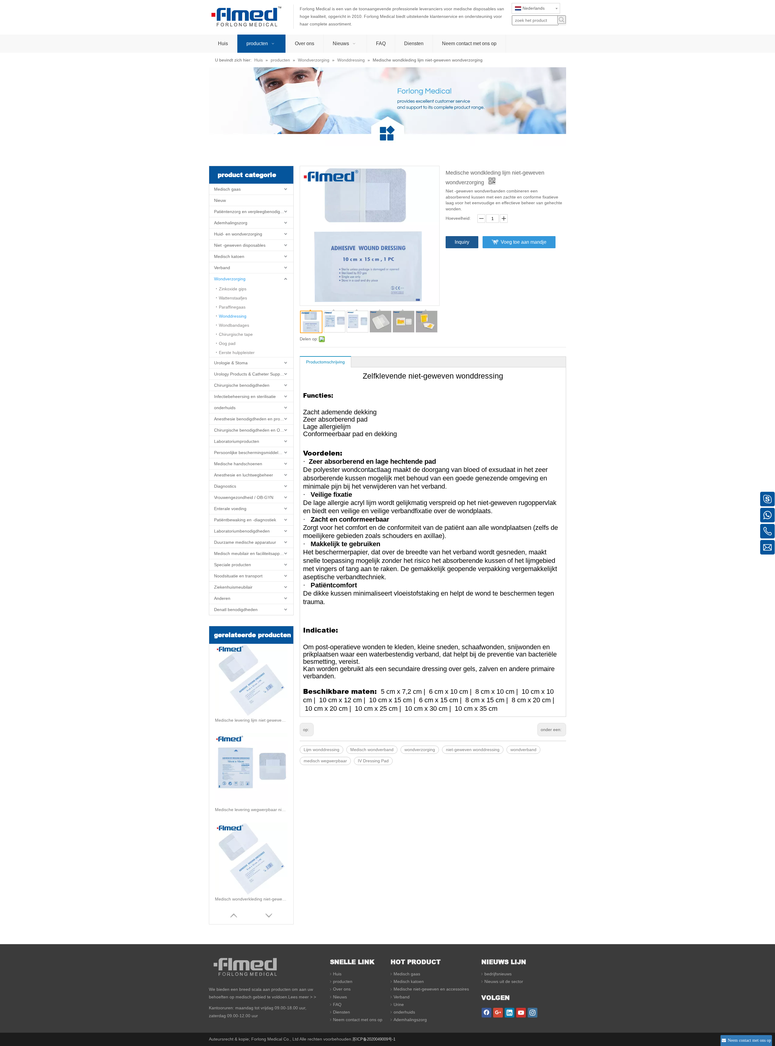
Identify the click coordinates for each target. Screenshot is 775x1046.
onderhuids (225, 407)
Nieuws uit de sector (503, 981)
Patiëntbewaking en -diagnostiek (245, 519)
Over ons (342, 989)
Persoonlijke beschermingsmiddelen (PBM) (253, 452)
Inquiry (462, 242)
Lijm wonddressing (321, 749)
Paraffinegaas (232, 307)
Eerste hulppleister (237, 352)
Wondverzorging (230, 278)
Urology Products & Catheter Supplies (250, 374)
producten (342, 981)
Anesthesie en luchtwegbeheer (243, 475)
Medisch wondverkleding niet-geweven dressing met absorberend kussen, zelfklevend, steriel (251, 899)
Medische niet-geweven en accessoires (431, 989)
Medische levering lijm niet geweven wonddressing (251, 720)
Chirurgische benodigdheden (241, 385)
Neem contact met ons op (357, 1019)
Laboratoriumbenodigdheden (242, 531)
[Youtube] (521, 1013)
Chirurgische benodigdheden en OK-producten (253, 430)
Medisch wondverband (372, 749)
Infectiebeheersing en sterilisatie (245, 396)
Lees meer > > (302, 996)
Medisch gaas (227, 189)
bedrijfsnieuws (498, 973)
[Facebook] (486, 1013)
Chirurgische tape (236, 334)
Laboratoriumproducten (236, 441)
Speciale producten (232, 564)
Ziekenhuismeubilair (233, 587)
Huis (337, 973)
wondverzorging (419, 749)
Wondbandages (234, 325)
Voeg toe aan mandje (523, 242)
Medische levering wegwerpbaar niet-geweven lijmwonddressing (251, 809)
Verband (222, 267)
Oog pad (227, 343)
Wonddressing (232, 316)
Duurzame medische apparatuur (245, 542)
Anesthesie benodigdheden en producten (253, 418)
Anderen (222, 598)
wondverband (523, 749)
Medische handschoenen (238, 463)
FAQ (337, 1004)
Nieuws (340, 996)
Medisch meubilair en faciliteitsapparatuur (253, 553)
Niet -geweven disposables (239, 245)
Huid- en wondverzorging (238, 234)
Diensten (341, 1012)
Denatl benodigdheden (236, 609)
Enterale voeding (230, 508)
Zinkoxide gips (232, 288)
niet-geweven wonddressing (473, 749)
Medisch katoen (229, 256)
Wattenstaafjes (233, 298)
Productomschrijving (325, 361)
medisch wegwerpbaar (325, 760)
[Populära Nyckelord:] (561, 19)
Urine (399, 1004)
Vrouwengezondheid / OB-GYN (243, 497)
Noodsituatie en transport (238, 575)
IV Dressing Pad (373, 760)
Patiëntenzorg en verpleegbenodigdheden (253, 211)
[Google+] (498, 1013)
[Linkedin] (509, 1013)
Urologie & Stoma (231, 362)
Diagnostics (225, 486)
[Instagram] (532, 1013)
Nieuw (220, 200)
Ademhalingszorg (230, 222)
